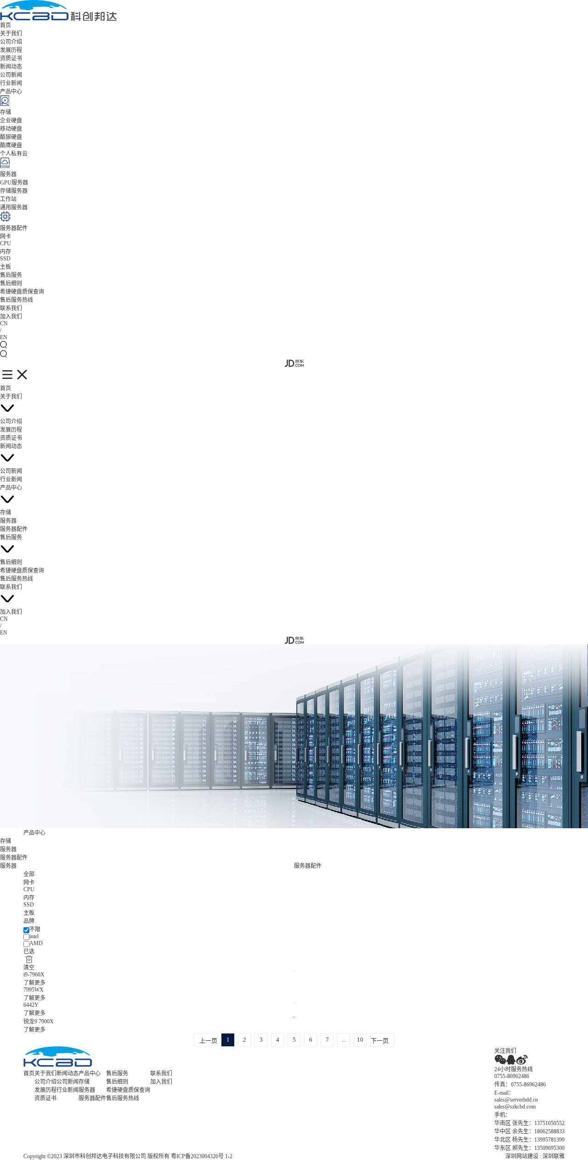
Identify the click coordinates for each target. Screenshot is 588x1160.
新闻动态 (11, 66)
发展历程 (11, 50)
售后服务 (11, 275)
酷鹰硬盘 (11, 145)
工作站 (8, 199)
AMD (36, 943)
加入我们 (11, 316)
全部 (28, 874)
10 (360, 1039)
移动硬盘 (11, 129)
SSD (5, 258)
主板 (5, 267)
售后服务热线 (16, 300)
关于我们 (11, 33)
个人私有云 (14, 153)
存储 (5, 112)
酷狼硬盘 (11, 137)
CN (4, 323)
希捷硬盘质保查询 (22, 292)
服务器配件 (14, 228)
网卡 (5, 236)
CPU (5, 243)
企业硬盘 (11, 120)
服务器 (8, 174)
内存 (5, 251)
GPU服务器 (14, 182)
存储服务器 (14, 191)
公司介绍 (11, 42)
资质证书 (11, 58)
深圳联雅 (554, 1156)
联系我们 (11, 308)
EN (3, 337)
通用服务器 (14, 207)
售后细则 (11, 283)
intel (34, 936)
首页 (5, 25)
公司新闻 (11, 75)
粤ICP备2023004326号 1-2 (201, 1156)
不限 (34, 929)
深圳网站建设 (521, 1156)
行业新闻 (11, 83)
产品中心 (11, 91)
